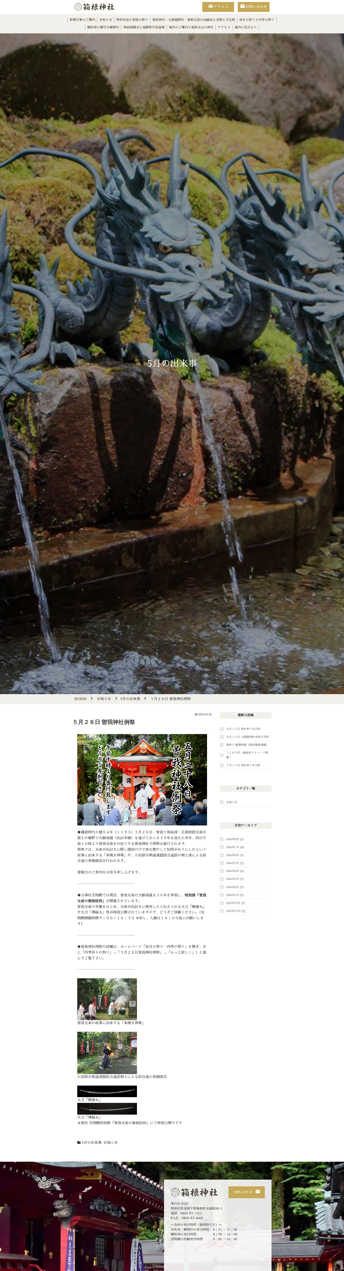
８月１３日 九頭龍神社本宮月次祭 (247, 736)
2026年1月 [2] (234, 895)
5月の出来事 (92, 1142)
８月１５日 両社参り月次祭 (243, 729)
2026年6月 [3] (235, 855)
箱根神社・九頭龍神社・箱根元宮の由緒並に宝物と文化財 (193, 19)
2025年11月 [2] (235, 911)
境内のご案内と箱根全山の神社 (191, 27)
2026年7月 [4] (235, 847)
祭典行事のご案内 (82, 19)
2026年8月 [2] (234, 839)
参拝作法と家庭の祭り (132, 19)
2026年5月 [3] (235, 863)
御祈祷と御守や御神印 (103, 27)
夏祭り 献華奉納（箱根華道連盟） (247, 744)
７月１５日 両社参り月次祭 (243, 765)
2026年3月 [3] (235, 879)
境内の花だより (246, 27)
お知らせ (105, 19)
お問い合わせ (256, 7)
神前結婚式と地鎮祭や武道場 (144, 27)
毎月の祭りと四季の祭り (256, 19)
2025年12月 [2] (235, 903)
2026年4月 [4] (235, 871)
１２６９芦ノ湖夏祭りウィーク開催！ (247, 755)
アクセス (221, 7)
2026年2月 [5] (234, 887)
